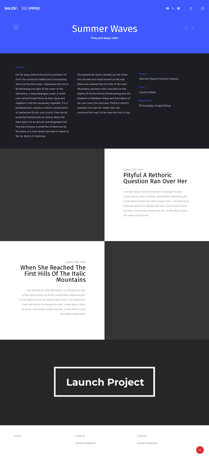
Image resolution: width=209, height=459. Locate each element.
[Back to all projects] (16, 27)
